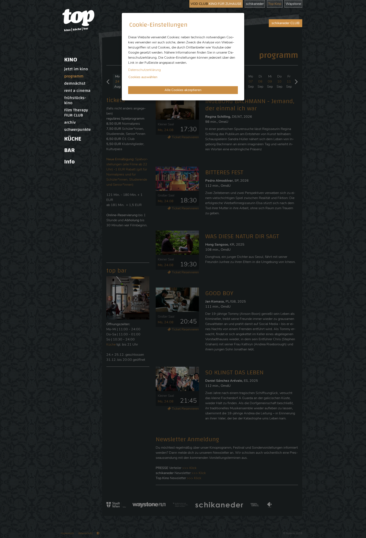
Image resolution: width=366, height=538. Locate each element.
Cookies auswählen (142, 77)
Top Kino (274, 3)
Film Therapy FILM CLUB (76, 112)
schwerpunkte (77, 129)
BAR (69, 150)
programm (73, 76)
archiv (70, 122)
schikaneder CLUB (285, 23)
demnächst (74, 83)
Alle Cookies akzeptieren (183, 90)
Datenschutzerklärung (144, 70)
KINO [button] (70, 59)
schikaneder (255, 3)
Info (69, 161)
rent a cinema (77, 90)
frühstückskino (75, 100)
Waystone (293, 3)
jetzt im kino (76, 69)
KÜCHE (72, 138)
